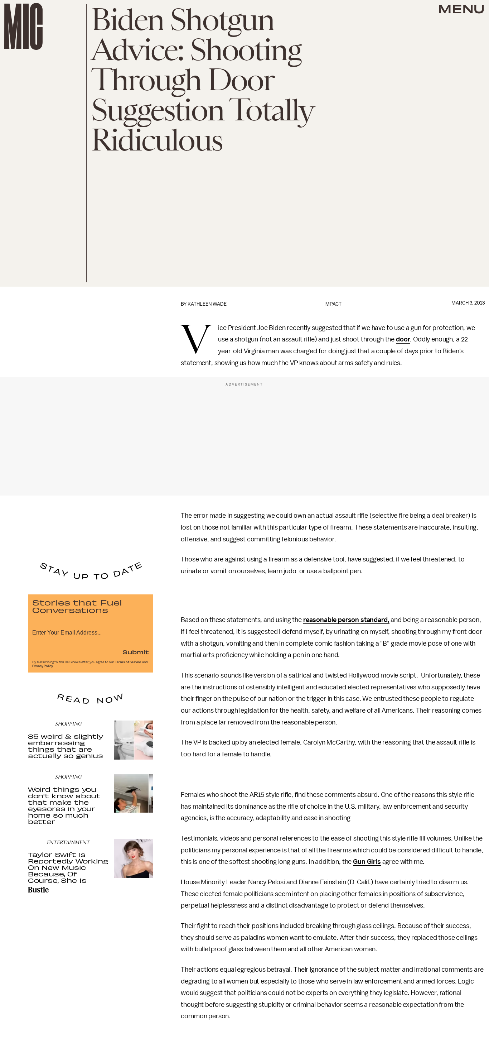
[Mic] (23, 26)
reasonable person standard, (346, 619)
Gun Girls (367, 861)
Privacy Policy (42, 666)
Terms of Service (128, 662)
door (403, 339)
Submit (135, 651)
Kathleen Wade (207, 304)
